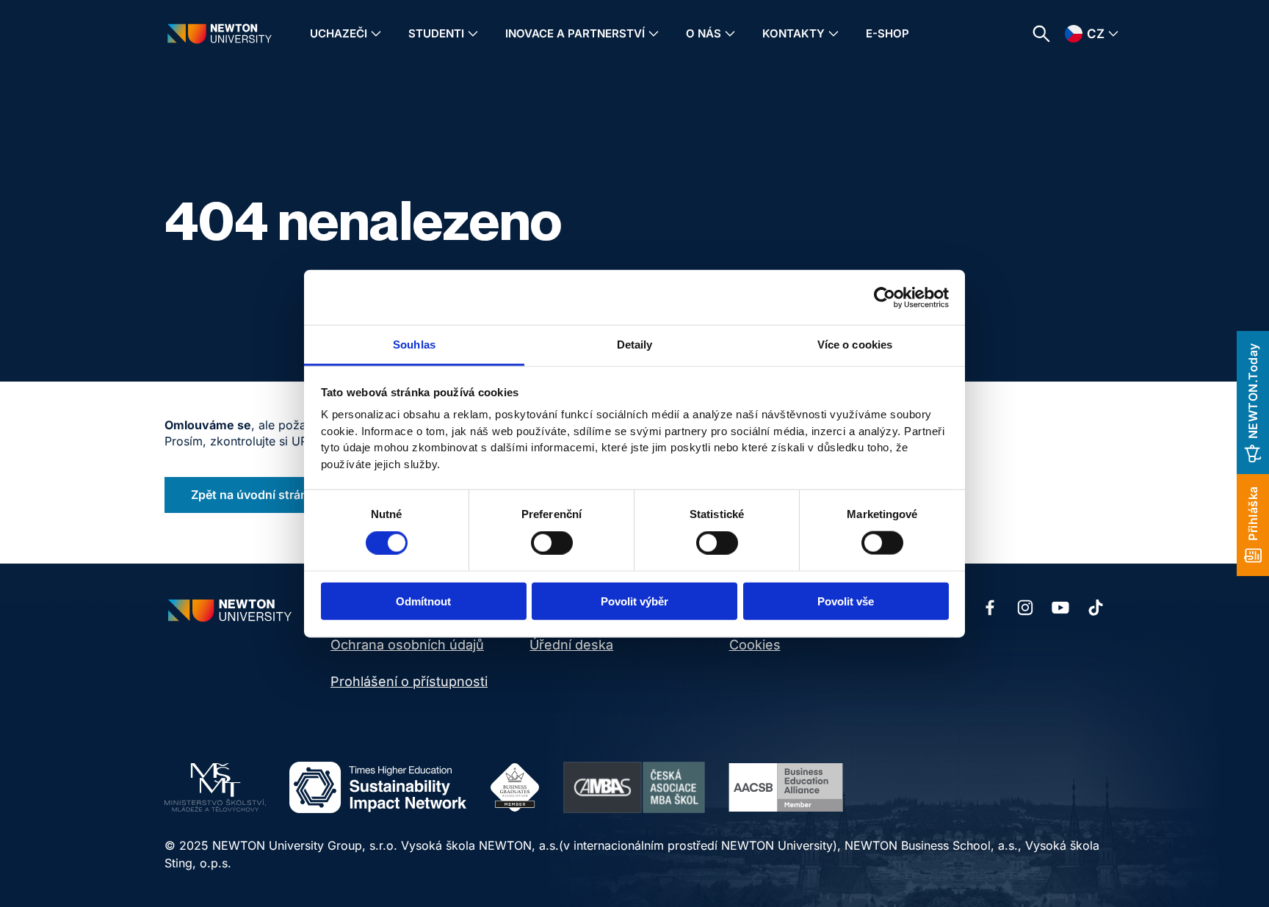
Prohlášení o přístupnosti (409, 681)
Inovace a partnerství (575, 33)
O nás (703, 33)
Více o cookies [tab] (854, 344)
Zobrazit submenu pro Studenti (473, 34)
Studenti (436, 33)
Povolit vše (845, 601)
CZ (1095, 33)
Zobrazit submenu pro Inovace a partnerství (653, 34)
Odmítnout (423, 601)
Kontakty (793, 33)
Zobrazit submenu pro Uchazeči (376, 34)
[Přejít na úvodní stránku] (219, 33)
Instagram (1025, 607)
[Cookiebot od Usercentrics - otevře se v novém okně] (884, 297)
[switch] (552, 542)
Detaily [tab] (635, 344)
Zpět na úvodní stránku (256, 494)
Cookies (755, 644)
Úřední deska (571, 644)
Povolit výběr (634, 601)
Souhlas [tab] (414, 344)
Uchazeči (338, 33)
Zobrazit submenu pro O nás (730, 34)
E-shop (887, 33)
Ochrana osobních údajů (407, 644)
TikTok (1095, 607)
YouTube (1060, 607)
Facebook (990, 607)
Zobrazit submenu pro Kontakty (833, 34)
